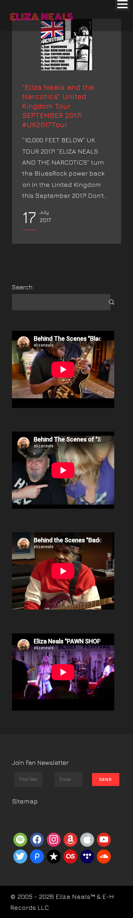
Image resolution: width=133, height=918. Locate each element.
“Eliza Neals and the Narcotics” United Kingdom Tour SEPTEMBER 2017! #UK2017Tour (58, 106)
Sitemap (25, 801)
